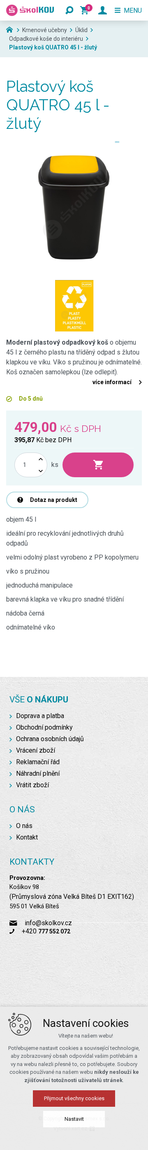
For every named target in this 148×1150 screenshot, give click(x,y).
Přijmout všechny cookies (74, 1098)
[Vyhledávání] (69, 10)
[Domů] (11, 29)
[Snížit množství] (41, 471)
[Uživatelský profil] (102, 10)
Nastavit (74, 1119)
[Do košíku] (98, 465)
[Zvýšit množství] (41, 459)
